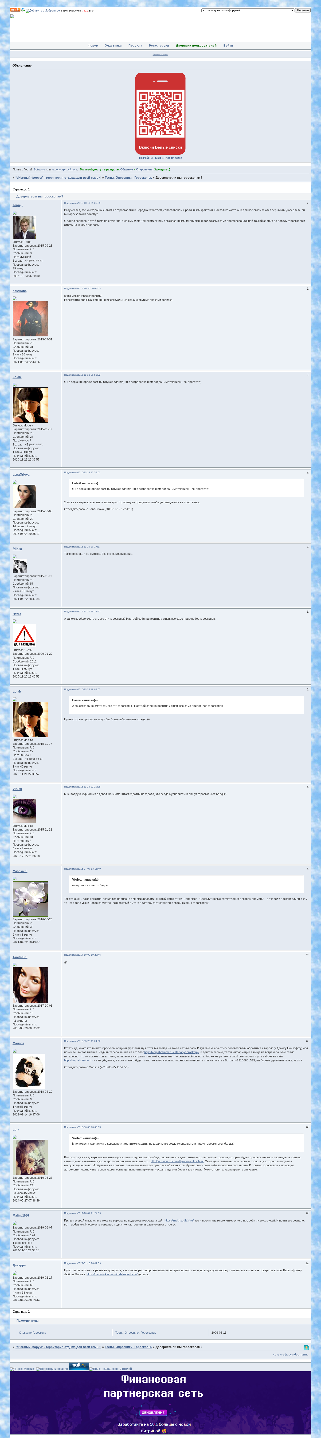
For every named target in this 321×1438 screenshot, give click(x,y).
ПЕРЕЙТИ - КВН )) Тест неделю (160, 158)
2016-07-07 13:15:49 (89, 868)
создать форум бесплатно (291, 1354)
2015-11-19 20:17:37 (89, 546)
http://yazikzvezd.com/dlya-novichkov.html (177, 1161)
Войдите (39, 169)
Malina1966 (21, 1215)
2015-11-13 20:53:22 (89, 375)
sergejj (18, 205)
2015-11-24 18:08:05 (89, 689)
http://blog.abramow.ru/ (78, 1060)
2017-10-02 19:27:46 (89, 954)
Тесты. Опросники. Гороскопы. (128, 177)
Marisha (18, 1043)
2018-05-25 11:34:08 (89, 1041)
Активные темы (160, 54)
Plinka (17, 549)
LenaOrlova (21, 474)
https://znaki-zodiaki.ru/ (179, 1220)
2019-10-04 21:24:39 (89, 1213)
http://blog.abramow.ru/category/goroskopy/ (171, 1052)
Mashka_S (20, 871)
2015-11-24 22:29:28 (89, 786)
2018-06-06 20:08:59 (89, 1127)
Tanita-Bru (20, 957)
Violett (17, 789)
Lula (16, 1129)
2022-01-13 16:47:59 (89, 1263)
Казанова (20, 291)
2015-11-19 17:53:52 (89, 472)
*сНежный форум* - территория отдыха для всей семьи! (58, 177)
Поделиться (71, 203)
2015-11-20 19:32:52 (89, 611)
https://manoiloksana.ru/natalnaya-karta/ (111, 1274)
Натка (17, 614)
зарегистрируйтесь (64, 169)
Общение (126, 169)
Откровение (144, 169)
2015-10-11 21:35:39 (89, 203)
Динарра (19, 1265)
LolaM (17, 377)
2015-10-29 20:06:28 (89, 288)
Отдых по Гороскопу (32, 1332)
